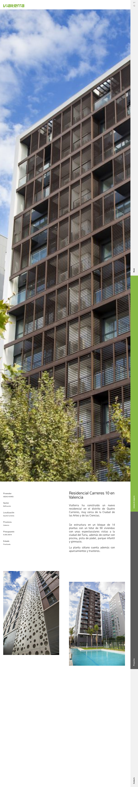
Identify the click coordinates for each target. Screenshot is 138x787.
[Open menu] (134, 2)
